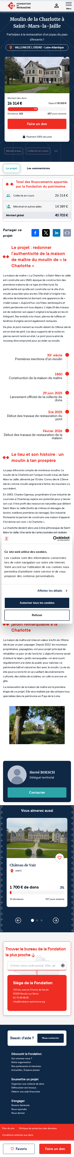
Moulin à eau (13, 151)
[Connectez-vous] (56, 5)
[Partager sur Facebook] (35, 233)
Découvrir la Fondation (26, 1054)
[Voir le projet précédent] (18, 920)
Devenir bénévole (20, 1105)
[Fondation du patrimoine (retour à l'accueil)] (19, 5)
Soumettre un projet (25, 1079)
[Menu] (69, 4)
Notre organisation (21, 1062)
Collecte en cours (38, 151)
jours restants (57, 113)
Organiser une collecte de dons (27, 1084)
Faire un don (37, 124)
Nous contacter (50, 1038)
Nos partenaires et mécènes (26, 1066)
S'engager (18, 1101)
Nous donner (18, 1113)
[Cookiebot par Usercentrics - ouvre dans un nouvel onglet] (53, 538)
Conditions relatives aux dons (17, 1135)
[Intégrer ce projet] (67, 233)
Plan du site (8, 1128)
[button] (32, 920)
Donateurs (15, 113)
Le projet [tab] (11, 168)
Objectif (57, 103)
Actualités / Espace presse (25, 1070)
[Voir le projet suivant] (56, 920)
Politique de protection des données (38, 1128)
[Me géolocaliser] (63, 965)
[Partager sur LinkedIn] (56, 233)
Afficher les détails (49, 590)
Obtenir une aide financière (25, 1091)
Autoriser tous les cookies (37, 602)
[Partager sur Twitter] (46, 233)
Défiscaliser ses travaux (23, 1087)
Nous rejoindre (19, 1109)
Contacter (37, 792)
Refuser (37, 615)
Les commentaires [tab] (38, 168)
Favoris (21, 1149)
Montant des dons (17, 98)
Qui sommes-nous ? (21, 1058)
